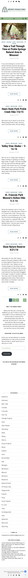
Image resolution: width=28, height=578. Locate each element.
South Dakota (6, 501)
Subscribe (7, 354)
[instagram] (11, 1)
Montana (4, 476)
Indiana (4, 451)
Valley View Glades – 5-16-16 (14, 147)
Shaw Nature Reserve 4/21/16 (14, 248)
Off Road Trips (6, 487)
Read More (14, 94)
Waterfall (5, 519)
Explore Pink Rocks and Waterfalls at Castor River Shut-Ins (13, 556)
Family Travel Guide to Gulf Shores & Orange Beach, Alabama (13, 551)
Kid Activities (5, 458)
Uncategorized (6, 512)
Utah (3, 516)
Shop (3, 498)
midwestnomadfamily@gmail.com (13, 535)
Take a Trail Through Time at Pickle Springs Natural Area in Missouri (14, 51)
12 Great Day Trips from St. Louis (12, 554)
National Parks (6, 483)
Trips (20, 106)
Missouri (20, 42)
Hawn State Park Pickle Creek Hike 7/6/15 (14, 110)
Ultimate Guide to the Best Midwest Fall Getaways (13, 548)
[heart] (16, 1)
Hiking (9, 42)
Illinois (3, 447)
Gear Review (6, 426)
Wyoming (5, 526)
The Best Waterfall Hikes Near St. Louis (12, 559)
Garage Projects (7, 418)
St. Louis (4, 505)
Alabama (5, 397)
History (4, 440)
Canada (4, 408)
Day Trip (4, 415)
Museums (5, 480)
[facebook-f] (8, 1)
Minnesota (5, 469)
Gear (3, 422)
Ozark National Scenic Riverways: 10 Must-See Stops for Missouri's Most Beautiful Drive (13, 544)
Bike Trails (5, 404)
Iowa (3, 454)
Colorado (5, 411)
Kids (14, 42)
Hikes (4, 42)
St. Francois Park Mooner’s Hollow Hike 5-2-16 (14, 197)
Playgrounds (6, 490)
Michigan (4, 465)
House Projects (6, 444)
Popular (4, 494)
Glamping (5, 429)
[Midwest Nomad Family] (14, 10)
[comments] (19, 1)
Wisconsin (5, 523)
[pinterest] (13, 1)
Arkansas (5, 400)
